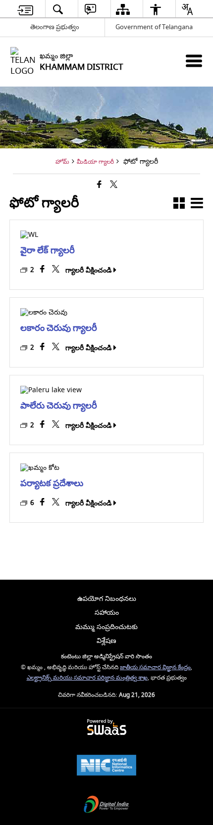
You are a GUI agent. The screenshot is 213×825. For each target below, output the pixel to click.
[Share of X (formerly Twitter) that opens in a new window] (113, 185)
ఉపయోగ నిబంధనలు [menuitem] (106, 599)
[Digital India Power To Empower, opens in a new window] (106, 805)
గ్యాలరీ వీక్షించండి (88, 270)
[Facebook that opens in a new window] (99, 185)
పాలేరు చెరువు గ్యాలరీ (58, 405)
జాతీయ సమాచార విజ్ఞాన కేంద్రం (155, 667)
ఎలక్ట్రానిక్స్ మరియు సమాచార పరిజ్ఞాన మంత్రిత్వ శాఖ (87, 678)
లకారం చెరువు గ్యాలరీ (58, 327)
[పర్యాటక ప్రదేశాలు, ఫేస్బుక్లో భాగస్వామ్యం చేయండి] (43, 503)
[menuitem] (25, 9)
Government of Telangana (154, 27)
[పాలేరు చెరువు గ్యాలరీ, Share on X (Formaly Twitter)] (56, 425)
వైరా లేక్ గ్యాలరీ (47, 250)
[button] (179, 205)
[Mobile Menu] (194, 60)
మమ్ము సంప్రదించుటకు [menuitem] (106, 627)
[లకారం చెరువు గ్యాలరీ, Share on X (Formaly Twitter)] (56, 348)
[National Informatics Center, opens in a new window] (106, 766)
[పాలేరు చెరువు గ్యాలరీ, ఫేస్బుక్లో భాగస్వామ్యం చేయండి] (43, 425)
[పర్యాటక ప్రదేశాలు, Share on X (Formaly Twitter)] (56, 503)
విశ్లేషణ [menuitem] (106, 641)
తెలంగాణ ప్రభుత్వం (54, 27)
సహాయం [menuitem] (107, 612)
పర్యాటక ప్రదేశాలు (51, 483)
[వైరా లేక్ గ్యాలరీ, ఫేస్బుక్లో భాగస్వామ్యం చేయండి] (43, 270)
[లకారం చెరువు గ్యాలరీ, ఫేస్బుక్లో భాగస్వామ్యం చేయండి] (43, 348)
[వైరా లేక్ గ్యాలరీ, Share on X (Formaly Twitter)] (56, 270)
